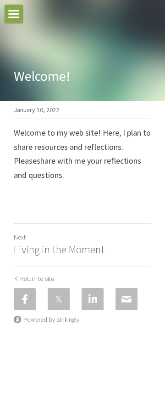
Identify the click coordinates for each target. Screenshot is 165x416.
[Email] (127, 299)
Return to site (37, 278)
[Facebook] (25, 299)
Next (20, 237)
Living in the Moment (59, 249)
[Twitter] (59, 299)
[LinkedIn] (93, 299)
